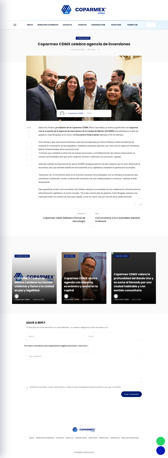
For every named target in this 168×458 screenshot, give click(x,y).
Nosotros (116, 25)
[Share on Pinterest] (104, 113)
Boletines (69, 256)
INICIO (31, 438)
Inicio (30, 25)
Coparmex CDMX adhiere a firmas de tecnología (64, 219)
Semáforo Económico (47, 25)
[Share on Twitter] (100, 113)
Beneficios (104, 438)
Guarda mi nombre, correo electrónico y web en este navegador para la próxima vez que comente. (75, 387)
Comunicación (98, 25)
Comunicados (83, 38)
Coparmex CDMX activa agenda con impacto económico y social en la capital (81, 284)
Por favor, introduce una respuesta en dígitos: (46, 346)
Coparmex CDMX (75, 113)
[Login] (148, 24)
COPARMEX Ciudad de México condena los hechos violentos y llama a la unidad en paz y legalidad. (34, 284)
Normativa (132, 25)
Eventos (82, 25)
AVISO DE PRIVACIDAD (130, 438)
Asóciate (67, 25)
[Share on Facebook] (96, 113)
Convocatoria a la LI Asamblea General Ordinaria (117, 219)
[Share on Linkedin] (107, 113)
